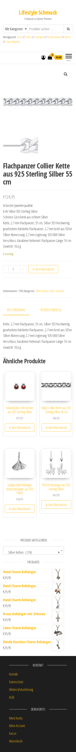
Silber (28, 37)
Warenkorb (15, 741)
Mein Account (17, 725)
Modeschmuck (54, 37)
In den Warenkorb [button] (19, 427)
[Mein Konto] (43, 57)
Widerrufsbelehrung (21, 689)
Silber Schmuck (56, 291)
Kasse (12, 733)
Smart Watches (13, 42)
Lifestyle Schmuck (38, 12)
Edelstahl (39, 37)
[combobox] (33, 550)
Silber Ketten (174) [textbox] (32, 552)
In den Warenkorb (43, 269)
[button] (65, 74)
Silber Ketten (41, 291)
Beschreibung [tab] (16, 309)
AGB (11, 697)
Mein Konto (16, 718)
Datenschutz (16, 681)
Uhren (68, 37)
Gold (20, 37)
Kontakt (13, 674)
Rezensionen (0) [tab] (51, 309)
